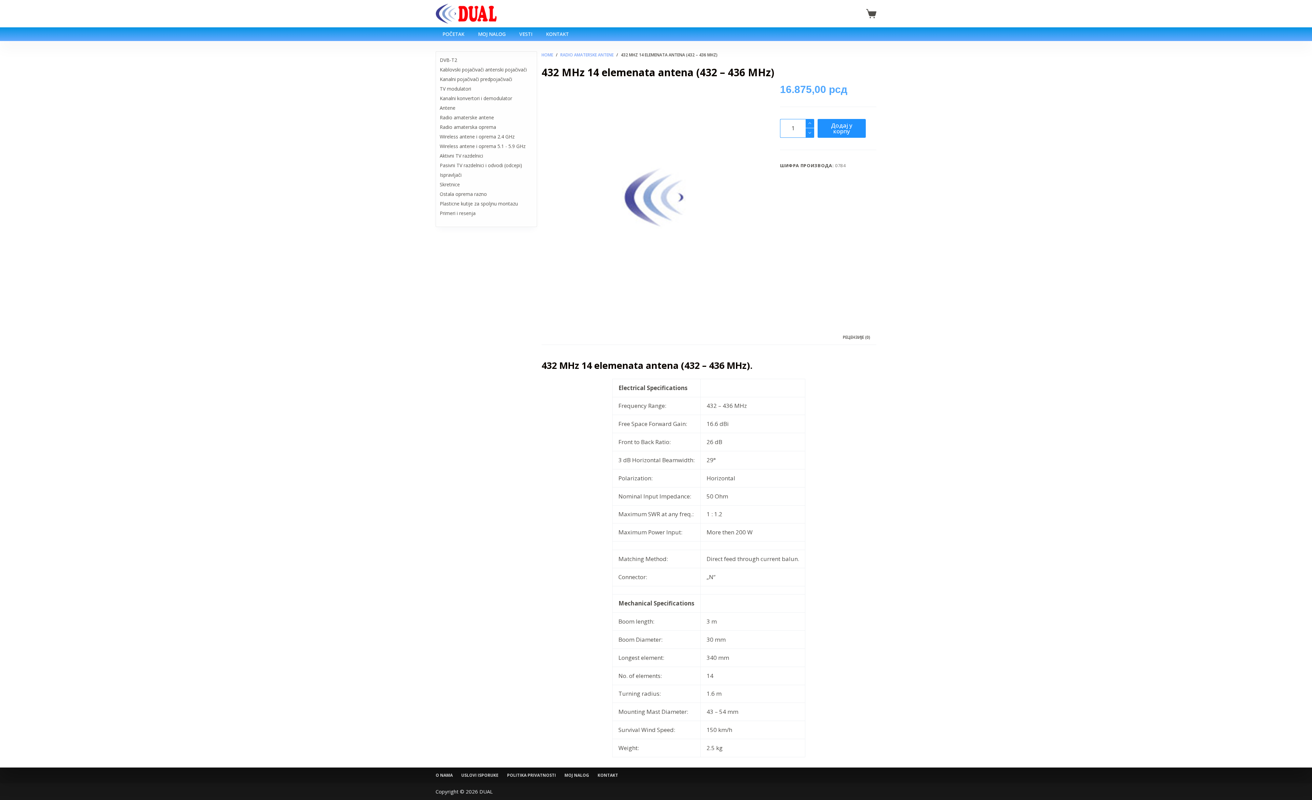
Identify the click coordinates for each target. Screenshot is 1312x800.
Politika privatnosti (531, 775)
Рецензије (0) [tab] (856, 337)
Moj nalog (492, 34)
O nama (444, 775)
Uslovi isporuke (479, 775)
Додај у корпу (841, 128)
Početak (453, 34)
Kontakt (557, 34)
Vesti (525, 34)
